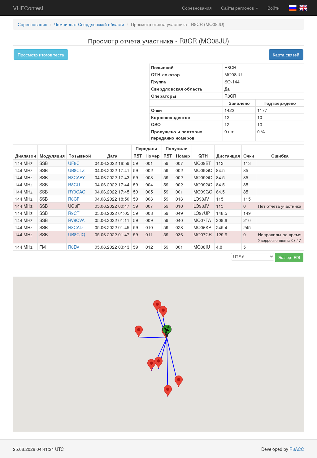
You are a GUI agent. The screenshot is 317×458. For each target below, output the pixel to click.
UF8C (74, 163)
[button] (167, 391)
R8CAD (75, 227)
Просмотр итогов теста (41, 54)
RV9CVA (76, 220)
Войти (273, 8)
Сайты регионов (238, 8)
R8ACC (296, 449)
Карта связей (286, 54)
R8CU (74, 184)
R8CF (74, 199)
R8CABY (76, 177)
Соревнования (197, 8)
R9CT (74, 213)
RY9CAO (76, 192)
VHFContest (28, 8)
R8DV (73, 247)
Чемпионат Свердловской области (89, 24)
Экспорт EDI (289, 257)
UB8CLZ (76, 170)
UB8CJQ (76, 234)
